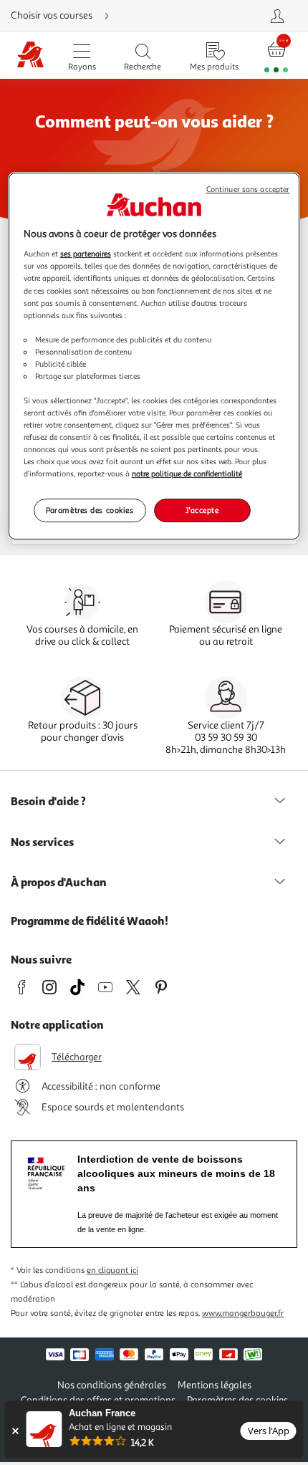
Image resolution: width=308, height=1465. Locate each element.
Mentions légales (214, 1385)
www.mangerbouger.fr (243, 1313)
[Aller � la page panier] (276, 56)
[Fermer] (15, 1431)
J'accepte (202, 510)
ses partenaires (85, 254)
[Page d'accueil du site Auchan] (30, 55)
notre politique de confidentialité (187, 474)
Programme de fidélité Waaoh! (89, 920)
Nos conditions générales (111, 1385)
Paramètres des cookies (90, 510)
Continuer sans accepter (247, 189)
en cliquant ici (112, 1270)
